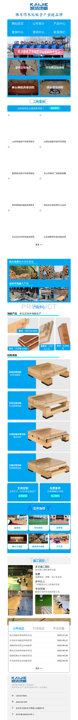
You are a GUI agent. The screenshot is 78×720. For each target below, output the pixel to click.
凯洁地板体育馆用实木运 (21, 635)
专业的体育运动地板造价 (21, 661)
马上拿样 (55, 496)
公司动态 (18, 628)
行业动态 (38, 628)
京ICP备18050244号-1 (25, 714)
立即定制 (23, 496)
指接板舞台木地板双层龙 (21, 655)
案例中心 (18, 32)
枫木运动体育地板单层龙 (21, 650)
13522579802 (21, 696)
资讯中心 (38, 32)
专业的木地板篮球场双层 (21, 640)
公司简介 (38, 23)
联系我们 (59, 32)
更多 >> (39, 244)
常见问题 (58, 628)
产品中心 (59, 23)
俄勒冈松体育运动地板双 (21, 645)
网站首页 (18, 23)
